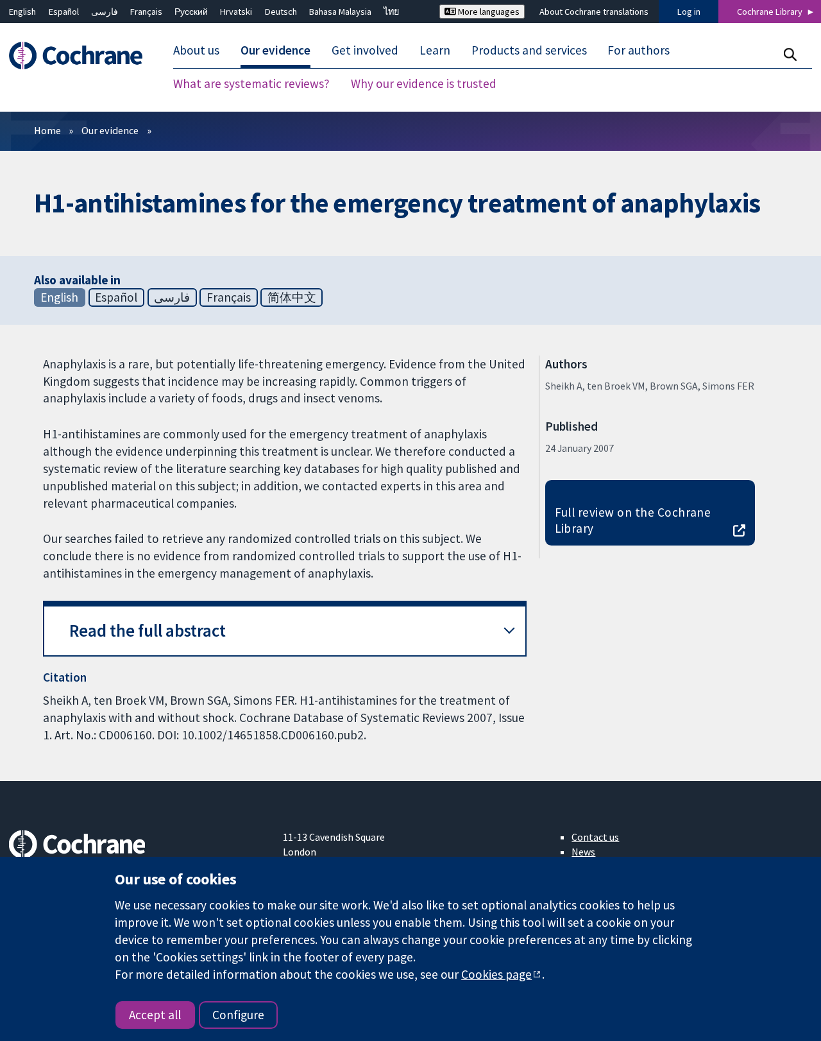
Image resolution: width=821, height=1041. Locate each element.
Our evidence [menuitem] (275, 50)
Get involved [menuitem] (365, 50)
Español (64, 11)
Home (47, 130)
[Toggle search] (790, 54)
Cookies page (496, 974)
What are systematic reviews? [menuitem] (251, 83)
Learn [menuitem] (434, 50)
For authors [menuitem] (638, 50)
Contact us (595, 836)
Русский (191, 11)
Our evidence (110, 130)
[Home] (82, 55)
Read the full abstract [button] (147, 630)
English (22, 11)
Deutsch (281, 11)
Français (146, 11)
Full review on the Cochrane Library (633, 520)
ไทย (391, 11)
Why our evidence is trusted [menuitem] (423, 83)
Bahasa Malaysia (340, 11)
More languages (488, 11)
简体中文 (291, 297)
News (583, 851)
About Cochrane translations (593, 11)
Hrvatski (236, 11)
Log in (688, 11)
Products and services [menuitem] (529, 50)
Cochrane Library (769, 11)
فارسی (104, 11)
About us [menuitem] (196, 50)
